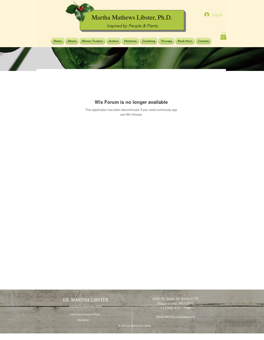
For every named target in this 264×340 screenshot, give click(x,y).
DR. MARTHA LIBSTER (85, 299)
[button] (223, 36)
